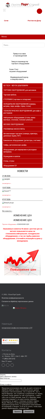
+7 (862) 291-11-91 (9, 26)
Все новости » (7, 211)
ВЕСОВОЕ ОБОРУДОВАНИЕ (13, 124)
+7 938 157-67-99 (32, 28)
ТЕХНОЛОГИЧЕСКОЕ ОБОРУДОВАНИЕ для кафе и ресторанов (22, 112)
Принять (17, 411)
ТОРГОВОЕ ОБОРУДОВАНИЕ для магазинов (19, 90)
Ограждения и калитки (11, 156)
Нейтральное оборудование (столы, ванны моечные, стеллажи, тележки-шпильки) (19, 118)
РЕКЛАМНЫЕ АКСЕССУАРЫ (14, 129)
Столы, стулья (8, 161)
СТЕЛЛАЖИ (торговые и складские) (17, 99)
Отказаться (29, 411)
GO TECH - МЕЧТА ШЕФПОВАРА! (15, 85)
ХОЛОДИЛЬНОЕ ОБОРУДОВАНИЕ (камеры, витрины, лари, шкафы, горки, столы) (19, 105)
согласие (36, 388)
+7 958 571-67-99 (32, 26)
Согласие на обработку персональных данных (17, 301)
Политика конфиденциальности (13, 298)
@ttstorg (25, 12)
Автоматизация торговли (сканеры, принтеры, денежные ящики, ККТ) (20, 134)
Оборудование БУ (10, 166)
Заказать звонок (39, 10)
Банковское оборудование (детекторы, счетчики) (22, 140)
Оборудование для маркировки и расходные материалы (20, 150)
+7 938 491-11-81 (9, 24)
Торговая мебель (9, 95)
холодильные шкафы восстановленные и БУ (17, 328)
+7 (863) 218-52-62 (33, 24)
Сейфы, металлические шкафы (15, 145)
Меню (4, 36)
